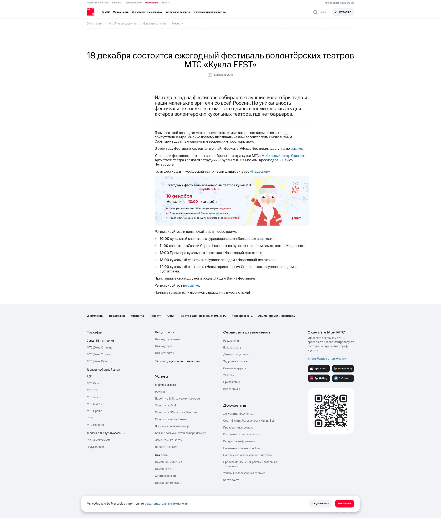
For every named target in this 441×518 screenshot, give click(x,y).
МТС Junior (93, 397)
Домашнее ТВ (164, 469)
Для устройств (164, 332)
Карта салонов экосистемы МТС (203, 316)
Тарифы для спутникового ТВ (106, 433)
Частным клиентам (98, 2)
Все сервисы (231, 389)
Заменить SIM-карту (168, 440)
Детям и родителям (236, 354)
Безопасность (232, 348)
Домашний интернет (168, 462)
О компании (151, 2)
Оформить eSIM (165, 406)
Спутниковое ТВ (165, 476)
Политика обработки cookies (241, 448)
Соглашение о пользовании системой (247, 455)
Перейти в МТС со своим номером (177, 399)
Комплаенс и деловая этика (241, 434)
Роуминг (160, 392)
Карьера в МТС (242, 316)
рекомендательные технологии (166, 504)
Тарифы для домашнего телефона (177, 361)
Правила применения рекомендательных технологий (250, 464)
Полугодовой (95, 447)
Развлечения (231, 341)
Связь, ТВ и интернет (100, 341)
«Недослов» (260, 171)
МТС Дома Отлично (99, 348)
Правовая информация (238, 428)
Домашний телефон (168, 483)
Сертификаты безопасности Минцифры (249, 421)
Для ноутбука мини (167, 339)
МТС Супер (94, 383)
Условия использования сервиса (244, 473)
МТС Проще (94, 411)
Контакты (137, 316)
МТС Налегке (95, 425)
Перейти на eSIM (166, 447)
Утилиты (228, 375)
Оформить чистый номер (171, 419)
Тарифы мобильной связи (103, 370)
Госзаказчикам (133, 2)
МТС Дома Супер (98, 361)
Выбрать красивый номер (172, 426)
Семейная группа (234, 368)
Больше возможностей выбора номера (180, 433)
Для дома (161, 455)
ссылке (296, 148)
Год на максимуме (99, 440)
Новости (155, 316)
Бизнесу (116, 2)
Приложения (231, 382)
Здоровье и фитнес (235, 361)
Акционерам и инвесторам (276, 316)
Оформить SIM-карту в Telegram (176, 412)
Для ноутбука (163, 346)
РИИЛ (90, 418)
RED (89, 377)
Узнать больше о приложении (327, 359)
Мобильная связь (166, 385)
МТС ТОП (93, 390)
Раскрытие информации (239, 441)
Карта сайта (231, 480)
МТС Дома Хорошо (99, 354)
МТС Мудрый (95, 404)
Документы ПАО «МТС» (238, 414)
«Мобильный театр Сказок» (282, 155)
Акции (171, 316)
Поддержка (117, 316)
